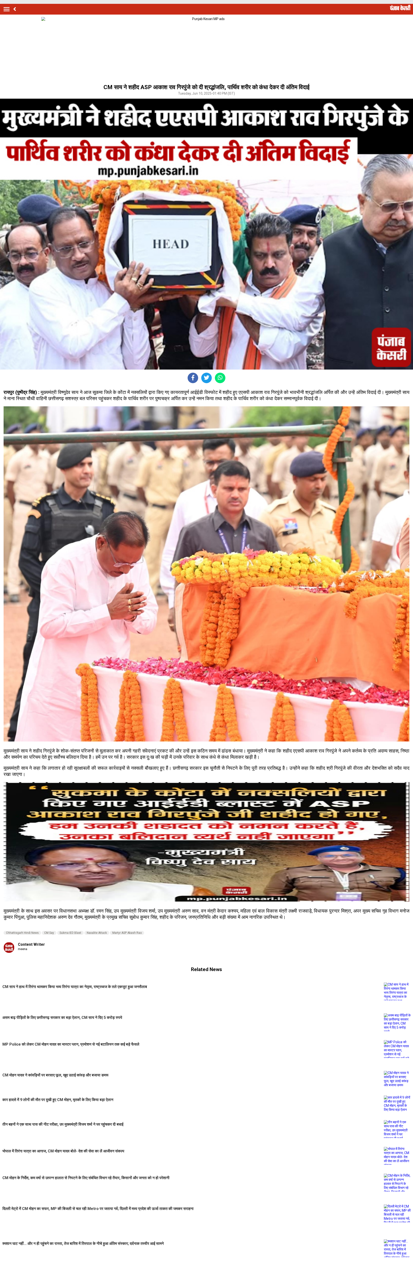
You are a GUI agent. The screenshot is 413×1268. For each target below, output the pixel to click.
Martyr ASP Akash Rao (127, 933)
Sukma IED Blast (70, 933)
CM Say (49, 933)
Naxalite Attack (97, 933)
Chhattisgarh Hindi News (22, 933)
